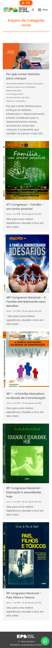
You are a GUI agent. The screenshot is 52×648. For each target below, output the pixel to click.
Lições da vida (12, 87)
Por (14, 94)
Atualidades (11, 83)
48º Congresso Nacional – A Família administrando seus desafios (26, 302)
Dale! (39, 645)
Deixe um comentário (16, 101)
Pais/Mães (30, 87)
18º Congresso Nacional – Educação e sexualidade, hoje (24, 492)
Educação (38, 83)
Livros (22, 87)
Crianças (29, 83)
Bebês (21, 83)
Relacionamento (13, 90)
